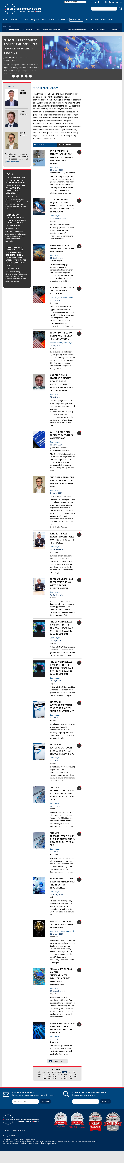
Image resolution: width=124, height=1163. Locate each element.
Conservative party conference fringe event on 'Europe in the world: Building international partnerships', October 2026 (15, 185)
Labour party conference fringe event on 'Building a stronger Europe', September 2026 (15, 220)
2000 (60, 1078)
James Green (9, 57)
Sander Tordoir (22, 57)
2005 (70, 1076)
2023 (59, 1072)
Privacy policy (19, 1130)
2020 (74, 1072)
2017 (49, 1074)
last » (63, 1061)
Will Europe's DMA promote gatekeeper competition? (61, 435)
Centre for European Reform (22, 9)
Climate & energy (97, 30)
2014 (65, 1074)
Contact (6, 1130)
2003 (44, 1078)
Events (64, 20)
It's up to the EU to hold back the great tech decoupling (62, 335)
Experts (89, 20)
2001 (54, 1078)
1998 (70, 1078)
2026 (43, 1072)
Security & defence (31, 30)
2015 (60, 1074)
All (39, 1072)
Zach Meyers (55, 167)
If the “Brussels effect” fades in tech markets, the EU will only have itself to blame (61, 157)
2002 (49, 1078)
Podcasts (54, 20)
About (14, 20)
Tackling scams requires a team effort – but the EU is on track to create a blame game (62, 205)
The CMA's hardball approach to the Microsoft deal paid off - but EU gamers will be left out (61, 627)
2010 (44, 1076)
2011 (39, 1076)
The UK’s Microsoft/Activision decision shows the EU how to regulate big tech (62, 793)
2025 (48, 1072)
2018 (44, 1074)
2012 (75, 1074)
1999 (65, 1078)
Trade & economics (51, 30)
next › (57, 1061)
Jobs (97, 20)
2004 (75, 1076)
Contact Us (107, 20)
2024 (54, 1072)
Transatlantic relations (75, 30)
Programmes (76, 20)
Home (6, 20)
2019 (39, 1074)
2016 (54, 1074)
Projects (35, 20)
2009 (49, 1076)
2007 (60, 1076)
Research (23, 20)
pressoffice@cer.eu (12, 162)
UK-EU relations (12, 30)
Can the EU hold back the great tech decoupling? (62, 290)
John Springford (67, 931)
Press (44, 20)
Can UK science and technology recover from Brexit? (62, 924)
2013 (70, 1074)
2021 (69, 1072)
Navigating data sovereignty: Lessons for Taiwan (62, 248)
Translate (76, 4)
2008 (54, 1076)
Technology (114, 30)
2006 (65, 1076)
